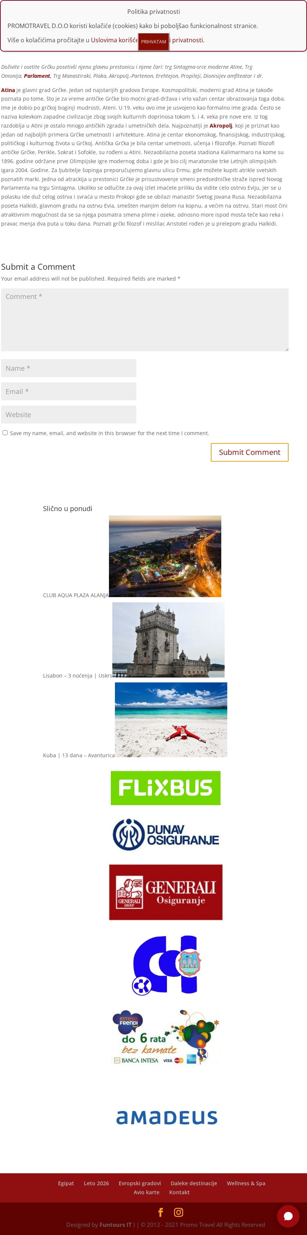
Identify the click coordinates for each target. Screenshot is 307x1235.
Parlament (37, 75)
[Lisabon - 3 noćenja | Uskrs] (168, 675)
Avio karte (146, 1192)
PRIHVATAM (153, 42)
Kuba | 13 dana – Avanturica (79, 755)
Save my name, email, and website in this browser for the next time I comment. (109, 433)
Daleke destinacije (194, 1183)
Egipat (66, 1183)
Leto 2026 (96, 1183)
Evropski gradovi (140, 1183)
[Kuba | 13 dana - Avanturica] (171, 755)
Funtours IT (116, 1224)
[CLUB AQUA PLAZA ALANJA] (165, 595)
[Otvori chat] (288, 1216)
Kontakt (179, 1192)
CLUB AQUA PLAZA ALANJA (76, 595)
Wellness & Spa (246, 1183)
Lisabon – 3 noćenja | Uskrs (77, 675)
